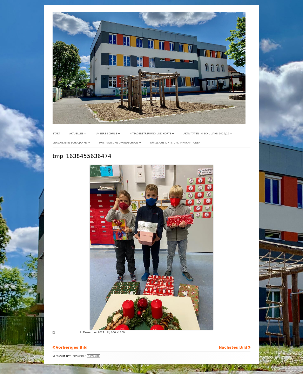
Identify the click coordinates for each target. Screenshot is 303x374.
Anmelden (94, 356)
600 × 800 (118, 332)
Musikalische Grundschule (118, 142)
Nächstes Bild (233, 347)
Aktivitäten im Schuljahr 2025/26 (206, 133)
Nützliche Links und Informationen (175, 142)
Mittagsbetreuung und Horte (150, 133)
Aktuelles (76, 133)
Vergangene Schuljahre (70, 142)
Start (56, 133)
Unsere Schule (106, 133)
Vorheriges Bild (72, 347)
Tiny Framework (75, 356)
